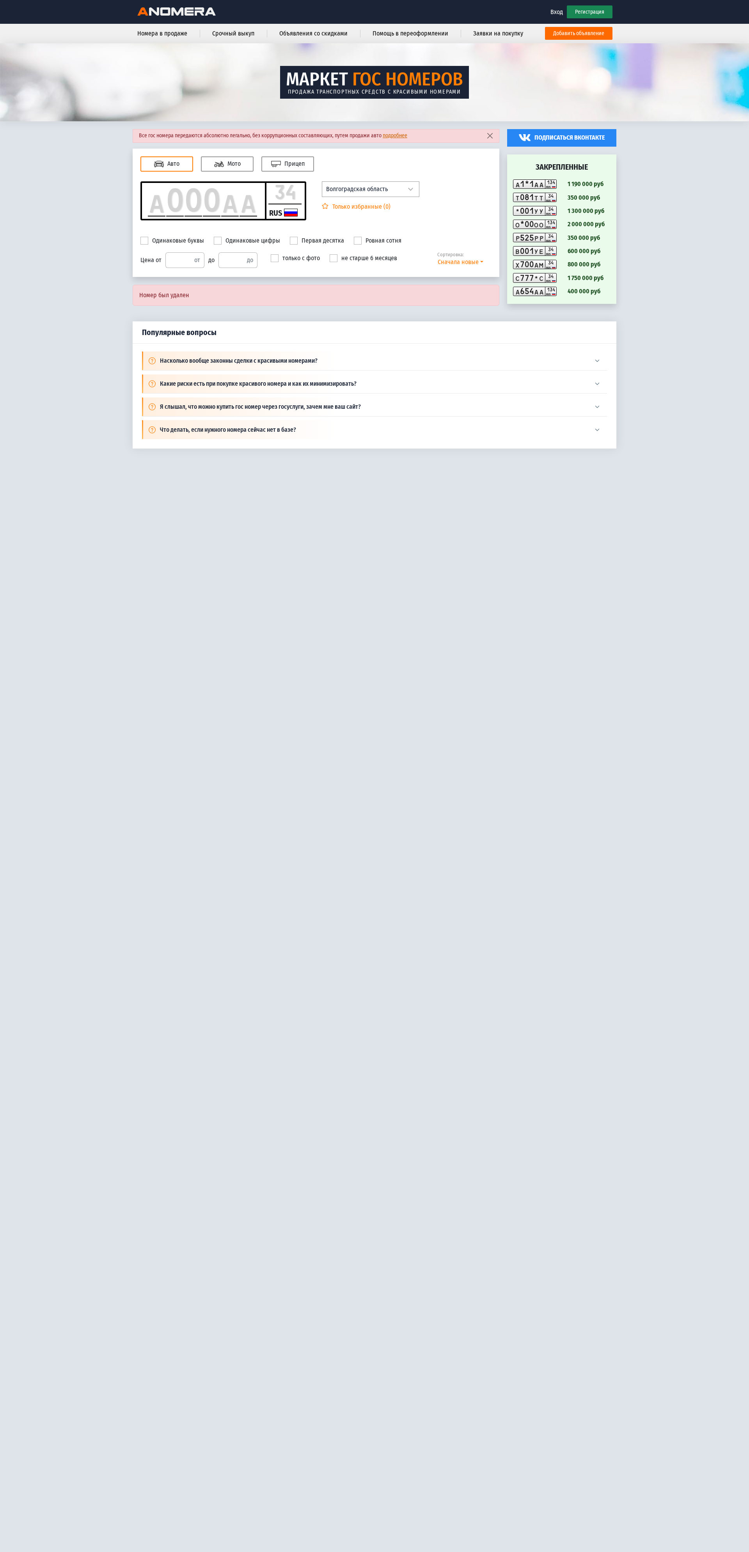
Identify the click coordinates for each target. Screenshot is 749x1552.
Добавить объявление (578, 33)
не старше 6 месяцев (369, 258)
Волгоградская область (357, 189)
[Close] (490, 136)
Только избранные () (360, 206)
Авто (172, 163)
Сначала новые (458, 262)
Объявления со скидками (313, 33)
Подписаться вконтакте (569, 137)
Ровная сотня (383, 240)
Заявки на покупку (498, 33)
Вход (556, 12)
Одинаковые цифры (252, 240)
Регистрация (589, 12)
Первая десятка (323, 240)
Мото (233, 163)
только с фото (301, 258)
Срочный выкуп (233, 33)
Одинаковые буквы (178, 240)
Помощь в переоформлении (410, 33)
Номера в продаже (162, 33)
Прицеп (294, 163)
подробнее (395, 135)
